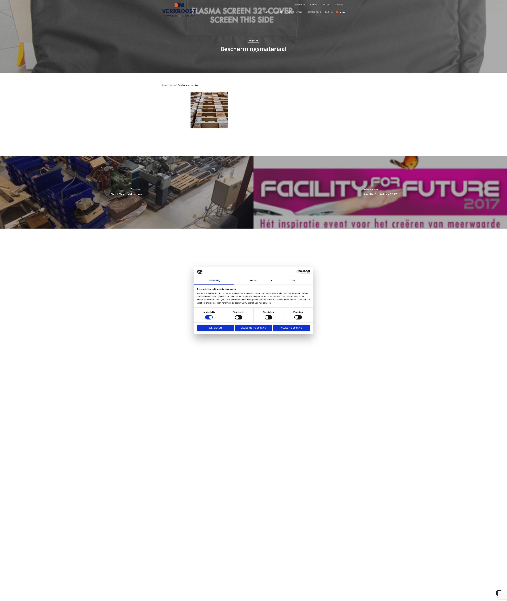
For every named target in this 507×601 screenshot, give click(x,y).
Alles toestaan (291, 328)
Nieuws (173, 85)
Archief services (294, 12)
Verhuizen (265, 12)
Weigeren (215, 328)
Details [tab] (253, 280)
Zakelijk (278, 12)
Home (164, 85)
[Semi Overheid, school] (126, 192)
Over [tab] (293, 280)
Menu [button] (342, 12)
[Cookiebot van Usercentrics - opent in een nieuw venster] (298, 272)
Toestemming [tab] (214, 280)
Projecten (253, 40)
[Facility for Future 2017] (380, 192)
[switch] (238, 317)
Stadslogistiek (314, 12)
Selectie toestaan (253, 328)
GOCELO (329, 12)
